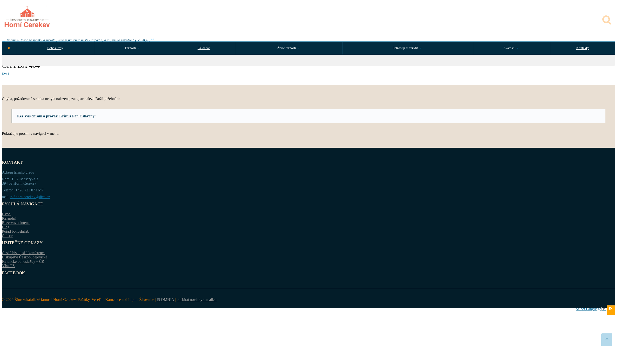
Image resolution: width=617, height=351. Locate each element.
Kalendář (204, 48)
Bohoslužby (55, 48)
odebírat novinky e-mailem (197, 299)
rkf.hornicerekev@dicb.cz (30, 197)
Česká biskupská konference (23, 253)
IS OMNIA (165, 299)
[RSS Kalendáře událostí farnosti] (611, 310)
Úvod (5, 73)
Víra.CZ (8, 266)
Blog (5, 227)
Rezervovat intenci (16, 223)
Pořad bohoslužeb (15, 231)
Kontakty (582, 48)
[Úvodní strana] (9, 48)
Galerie (7, 236)
